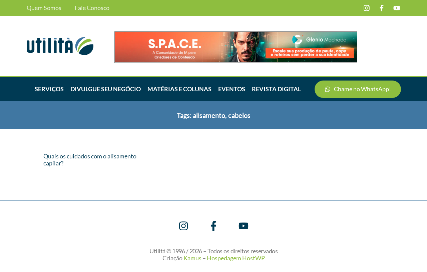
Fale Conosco (92, 7)
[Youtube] (396, 8)
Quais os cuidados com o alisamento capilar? (89, 159)
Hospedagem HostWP (236, 258)
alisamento (209, 115)
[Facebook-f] (381, 8)
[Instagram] (366, 8)
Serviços (49, 89)
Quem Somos (44, 7)
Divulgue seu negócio (105, 89)
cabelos (239, 115)
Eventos (231, 89)
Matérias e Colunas (179, 89)
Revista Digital (276, 89)
